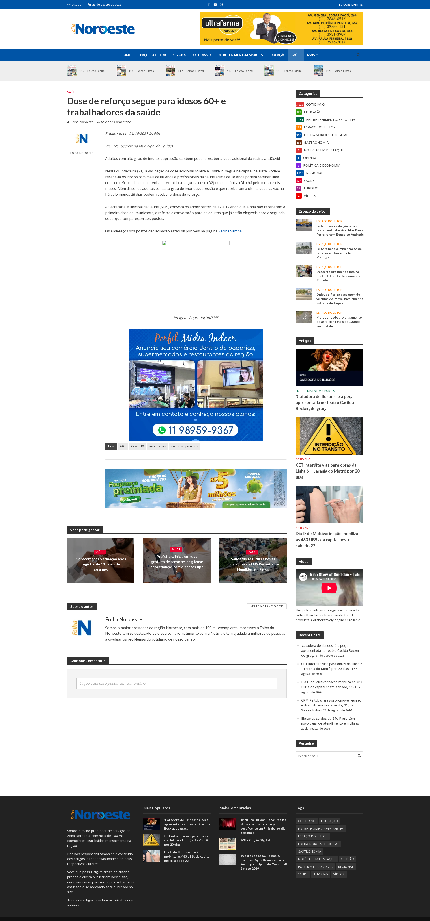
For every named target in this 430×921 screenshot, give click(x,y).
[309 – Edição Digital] (227, 843)
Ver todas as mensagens (267, 606)
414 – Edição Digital (338, 71)
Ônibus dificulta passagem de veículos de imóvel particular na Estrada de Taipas (339, 299)
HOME (126, 55)
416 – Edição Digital (240, 71)
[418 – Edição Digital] (121, 70)
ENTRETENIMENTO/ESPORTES (240, 55)
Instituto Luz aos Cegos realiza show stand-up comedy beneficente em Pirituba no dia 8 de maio (263, 826)
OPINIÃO (347, 859)
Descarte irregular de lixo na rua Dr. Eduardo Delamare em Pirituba (338, 276)
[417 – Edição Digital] (170, 70)
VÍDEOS (338, 874)
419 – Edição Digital (92, 71)
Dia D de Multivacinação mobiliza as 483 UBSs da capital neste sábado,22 (327, 539)
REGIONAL (179, 55)
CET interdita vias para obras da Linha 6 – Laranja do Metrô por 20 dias (328, 471)
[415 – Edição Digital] (269, 70)
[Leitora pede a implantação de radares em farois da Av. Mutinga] (304, 247)
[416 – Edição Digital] (220, 70)
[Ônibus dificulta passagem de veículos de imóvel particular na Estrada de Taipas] (304, 293)
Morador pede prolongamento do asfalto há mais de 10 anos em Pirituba (339, 321)
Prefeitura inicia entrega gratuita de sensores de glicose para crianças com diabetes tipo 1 (177, 564)
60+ (123, 446)
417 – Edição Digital (191, 71)
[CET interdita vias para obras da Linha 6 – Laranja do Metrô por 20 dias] (329, 435)
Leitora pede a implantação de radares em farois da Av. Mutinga (339, 253)
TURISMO (321, 874)
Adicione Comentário (116, 122)
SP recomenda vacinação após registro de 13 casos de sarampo (101, 564)
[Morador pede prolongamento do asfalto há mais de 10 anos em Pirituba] (304, 316)
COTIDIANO (202, 55)
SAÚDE (296, 55)
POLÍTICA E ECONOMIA (315, 867)
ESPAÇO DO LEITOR (151, 55)
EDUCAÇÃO (277, 55)
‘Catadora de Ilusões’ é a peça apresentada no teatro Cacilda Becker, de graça (325, 402)
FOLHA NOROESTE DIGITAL (318, 844)
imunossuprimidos (184, 446)
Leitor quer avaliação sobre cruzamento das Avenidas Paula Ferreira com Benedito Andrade (340, 230)
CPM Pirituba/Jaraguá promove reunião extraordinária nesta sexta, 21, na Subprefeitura (331, 705)
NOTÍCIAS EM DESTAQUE (316, 859)
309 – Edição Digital (255, 840)
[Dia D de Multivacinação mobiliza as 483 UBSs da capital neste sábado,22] (329, 504)
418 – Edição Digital (141, 71)
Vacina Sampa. (230, 231)
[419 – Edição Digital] (72, 70)
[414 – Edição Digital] (318, 70)
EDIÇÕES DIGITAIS (351, 4)
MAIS (311, 55)
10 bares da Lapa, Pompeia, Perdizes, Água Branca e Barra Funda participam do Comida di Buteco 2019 (263, 862)
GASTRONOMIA (309, 851)
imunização (157, 446)
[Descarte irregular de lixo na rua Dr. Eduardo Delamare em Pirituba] (304, 270)
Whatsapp (74, 4)
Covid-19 (137, 446)
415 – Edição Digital (289, 71)
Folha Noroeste (82, 122)
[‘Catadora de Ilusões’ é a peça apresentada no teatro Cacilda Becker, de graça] (329, 367)
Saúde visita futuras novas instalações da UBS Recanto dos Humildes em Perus (253, 564)
